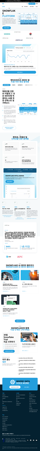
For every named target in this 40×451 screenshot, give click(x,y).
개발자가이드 (4, 426)
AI (2, 399)
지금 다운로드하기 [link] (6, 315)
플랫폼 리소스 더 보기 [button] (20, 321)
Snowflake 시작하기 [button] (9, 351)
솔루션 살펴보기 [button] (20, 72)
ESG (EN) (30, 408)
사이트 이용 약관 (13, 438)
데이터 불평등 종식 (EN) (33, 411)
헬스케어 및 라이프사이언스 (20, 398)
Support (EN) (4, 407)
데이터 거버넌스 (4, 429)
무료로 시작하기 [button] (31, 3)
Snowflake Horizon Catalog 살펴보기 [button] (9, 128)
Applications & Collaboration (7, 401)
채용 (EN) (30, 398)
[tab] (6, 85)
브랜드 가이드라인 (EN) (33, 403)
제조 (17, 399)
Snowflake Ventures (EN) (33, 409)
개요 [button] (22, 6)
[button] (38, 1)
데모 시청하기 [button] (26, 387)
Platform (3, 394)
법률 (14, 439)
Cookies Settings (23, 438)
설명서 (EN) (4, 428)
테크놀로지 (18, 404)
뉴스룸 (30, 406)
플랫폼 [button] (3, 6)
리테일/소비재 (18, 403)
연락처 (30, 404)
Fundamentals (4, 419)
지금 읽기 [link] (23, 291)
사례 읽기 (6, 243)
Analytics (3, 398)
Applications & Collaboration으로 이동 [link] (19, 218)
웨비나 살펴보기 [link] (25, 350)
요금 (3, 403)
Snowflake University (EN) (6, 424)
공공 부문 (17, 401)
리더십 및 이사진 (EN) (32, 396)
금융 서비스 (18, 396)
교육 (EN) (3, 421)
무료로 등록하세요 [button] (33, 1)
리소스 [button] (37, 6)
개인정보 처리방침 (7, 438)
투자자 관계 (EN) (32, 399)
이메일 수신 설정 (18, 438)
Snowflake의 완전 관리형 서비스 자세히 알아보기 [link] (7, 216)
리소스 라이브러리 (5, 416)
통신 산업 (6, 230)
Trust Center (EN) (32, 401)
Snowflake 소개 (31, 394)
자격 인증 (3, 423)
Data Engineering (5, 396)
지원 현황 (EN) (4, 410)
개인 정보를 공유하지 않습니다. (9, 439)
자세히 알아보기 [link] (7, 152)
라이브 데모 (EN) (5, 418)
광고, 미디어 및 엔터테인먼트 (20, 394)
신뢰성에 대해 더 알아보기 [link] (31, 218)
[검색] (27, 3)
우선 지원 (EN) (4, 408)
